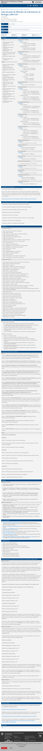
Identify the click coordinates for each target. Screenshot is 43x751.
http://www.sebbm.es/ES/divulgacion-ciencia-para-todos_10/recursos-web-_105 (18, 536)
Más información (22, 746)
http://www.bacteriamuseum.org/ (9, 532)
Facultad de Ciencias (17, 740)
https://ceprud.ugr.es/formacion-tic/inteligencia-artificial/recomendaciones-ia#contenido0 (19, 198)
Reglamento (16, 736)
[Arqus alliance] (8, 741)
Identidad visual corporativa (29, 736)
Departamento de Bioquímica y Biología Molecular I (12, 2)
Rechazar (10, 748)
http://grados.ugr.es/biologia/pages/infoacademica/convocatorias (14, 709)
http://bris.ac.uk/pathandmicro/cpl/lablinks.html (12, 526)
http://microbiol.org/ (7, 531)
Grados (7, 9)
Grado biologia (11, 9)
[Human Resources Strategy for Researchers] (40, 736)
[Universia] (40, 733)
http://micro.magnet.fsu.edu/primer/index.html (12, 522)
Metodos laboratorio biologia (18, 9)
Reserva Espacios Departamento (30, 740)
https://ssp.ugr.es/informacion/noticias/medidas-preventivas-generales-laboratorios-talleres (19, 716)
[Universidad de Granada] (37, 2)
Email (21, 53)
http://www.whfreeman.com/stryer (9, 534)
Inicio (1, 9)
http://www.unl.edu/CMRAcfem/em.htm (10, 528)
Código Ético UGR (17, 737)
